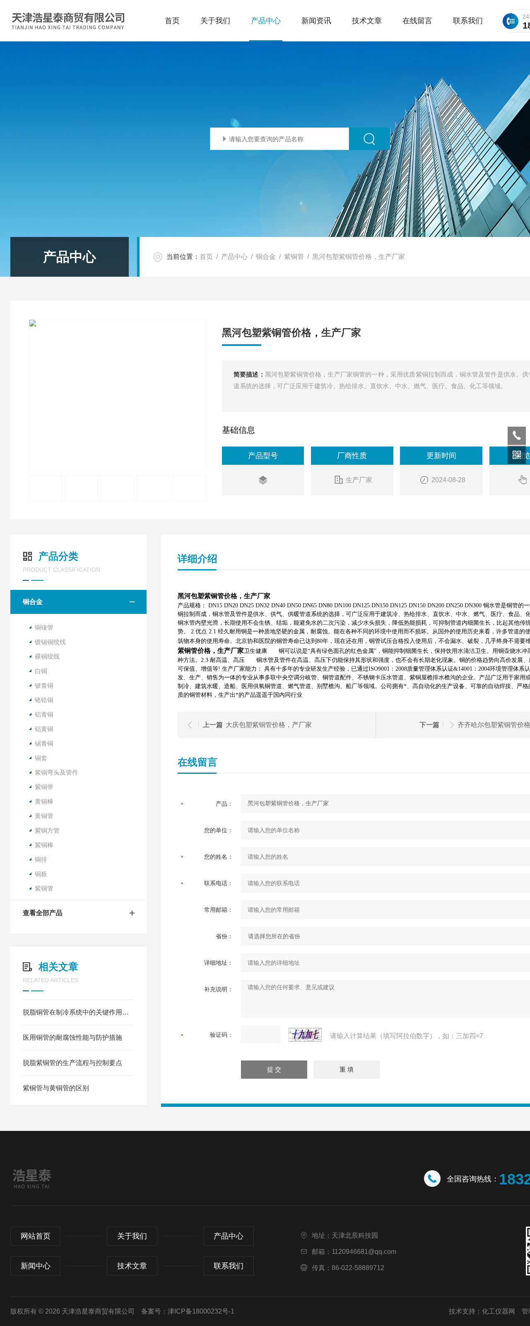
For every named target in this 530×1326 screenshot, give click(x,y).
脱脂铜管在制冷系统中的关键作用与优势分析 (78, 1012)
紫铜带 (44, 786)
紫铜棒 (44, 844)
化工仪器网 (498, 1311)
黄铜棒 (44, 801)
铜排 (41, 859)
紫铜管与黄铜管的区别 (56, 1088)
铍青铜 (44, 685)
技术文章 (367, 21)
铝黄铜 (44, 728)
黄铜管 (44, 815)
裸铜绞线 (47, 656)
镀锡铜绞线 (50, 641)
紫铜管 (294, 256)
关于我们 (215, 21)
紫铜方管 (47, 830)
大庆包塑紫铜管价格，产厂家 (269, 724)
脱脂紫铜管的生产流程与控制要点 (72, 1062)
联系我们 (468, 21)
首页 (172, 21)
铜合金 (266, 256)
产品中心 (266, 21)
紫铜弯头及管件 (56, 772)
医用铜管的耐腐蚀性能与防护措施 (72, 1037)
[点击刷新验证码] (305, 1035)
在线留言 (417, 21)
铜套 (41, 757)
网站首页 (36, 1236)
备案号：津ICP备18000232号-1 (187, 1311)
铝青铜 (44, 714)
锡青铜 (44, 743)
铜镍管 (44, 627)
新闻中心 (36, 1266)
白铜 (41, 670)
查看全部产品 (43, 912)
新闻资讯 (316, 21)
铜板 (41, 873)
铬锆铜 (44, 699)
